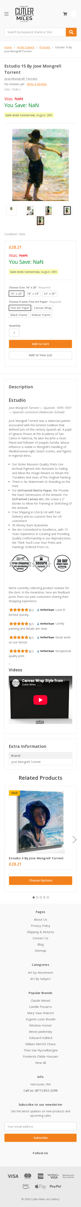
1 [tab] (34, 897)
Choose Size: (29, 287)
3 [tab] (41, 897)
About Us (40, 919)
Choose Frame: (35, 302)
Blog (40, 944)
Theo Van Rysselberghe (40, 1050)
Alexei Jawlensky (40, 1031)
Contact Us (40, 938)
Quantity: (15, 325)
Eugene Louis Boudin (40, 1019)
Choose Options (40, 880)
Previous (5, 839)
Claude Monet (40, 1000)
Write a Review (37, 84)
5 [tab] (48, 897)
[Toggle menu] (6, 13)
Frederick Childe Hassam (40, 1056)
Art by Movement (40, 972)
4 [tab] (44, 897)
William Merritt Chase (40, 1044)
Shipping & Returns (40, 932)
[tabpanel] (40, 838)
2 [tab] (37, 897)
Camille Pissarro (40, 1007)
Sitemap (40, 950)
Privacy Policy (40, 926)
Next (74, 839)
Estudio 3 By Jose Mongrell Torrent (36, 858)
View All (40, 1063)
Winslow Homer (40, 1025)
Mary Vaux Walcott (40, 1013)
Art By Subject (40, 979)
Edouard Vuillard (40, 1038)
